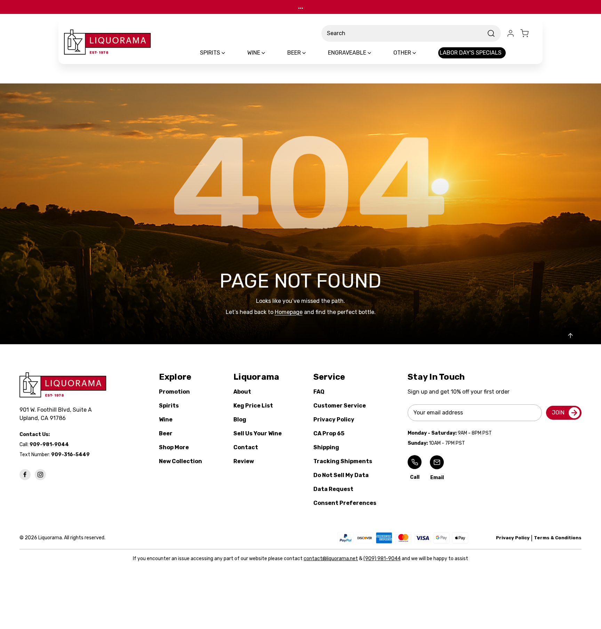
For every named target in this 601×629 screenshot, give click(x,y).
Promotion (174, 391)
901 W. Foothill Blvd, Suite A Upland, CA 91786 (57, 413)
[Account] (510, 33)
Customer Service (339, 405)
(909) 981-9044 (382, 559)
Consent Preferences (344, 503)
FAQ (318, 391)
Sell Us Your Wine (257, 433)
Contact (245, 447)
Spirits (169, 405)
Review (243, 461)
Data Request (333, 489)
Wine (166, 419)
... (300, 6)
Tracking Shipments (342, 461)
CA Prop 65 (328, 433)
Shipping (326, 447)
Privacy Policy (333, 419)
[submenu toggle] (229, 53)
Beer (166, 433)
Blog (239, 419)
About (242, 391)
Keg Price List (253, 405)
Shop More (174, 447)
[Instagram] (40, 474)
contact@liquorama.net (331, 559)
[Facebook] (25, 474)
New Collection (180, 461)
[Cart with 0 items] (528, 33)
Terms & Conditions (558, 537)
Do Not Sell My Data (341, 475)
